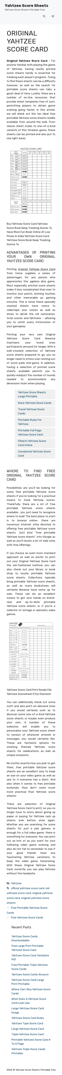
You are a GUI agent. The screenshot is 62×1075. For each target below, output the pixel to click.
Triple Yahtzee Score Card (27, 1034)
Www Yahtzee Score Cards (34, 402)
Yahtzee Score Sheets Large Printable (32, 394)
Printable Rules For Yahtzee (30, 422)
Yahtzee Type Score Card (27, 1023)
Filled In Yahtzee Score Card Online (32, 443)
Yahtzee (16, 883)
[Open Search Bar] (44, 16)
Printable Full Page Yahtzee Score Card (30, 432)
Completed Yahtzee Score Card (34, 453)
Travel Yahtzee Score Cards (31, 411)
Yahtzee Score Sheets (26, 5)
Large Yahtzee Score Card (27, 1028)
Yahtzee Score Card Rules (27, 1018)
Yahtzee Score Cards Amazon (30, 974)
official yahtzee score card (27, 888)
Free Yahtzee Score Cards (27, 917)
